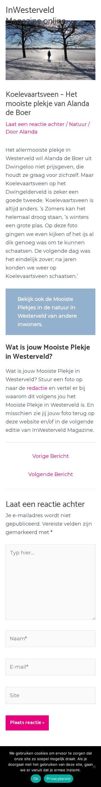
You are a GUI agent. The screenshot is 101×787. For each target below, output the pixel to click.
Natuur (78, 124)
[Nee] (94, 766)
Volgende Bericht (50, 474)
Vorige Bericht (50, 456)
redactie (37, 388)
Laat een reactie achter (35, 124)
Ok (35, 778)
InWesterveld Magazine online (36, 15)
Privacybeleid (58, 778)
